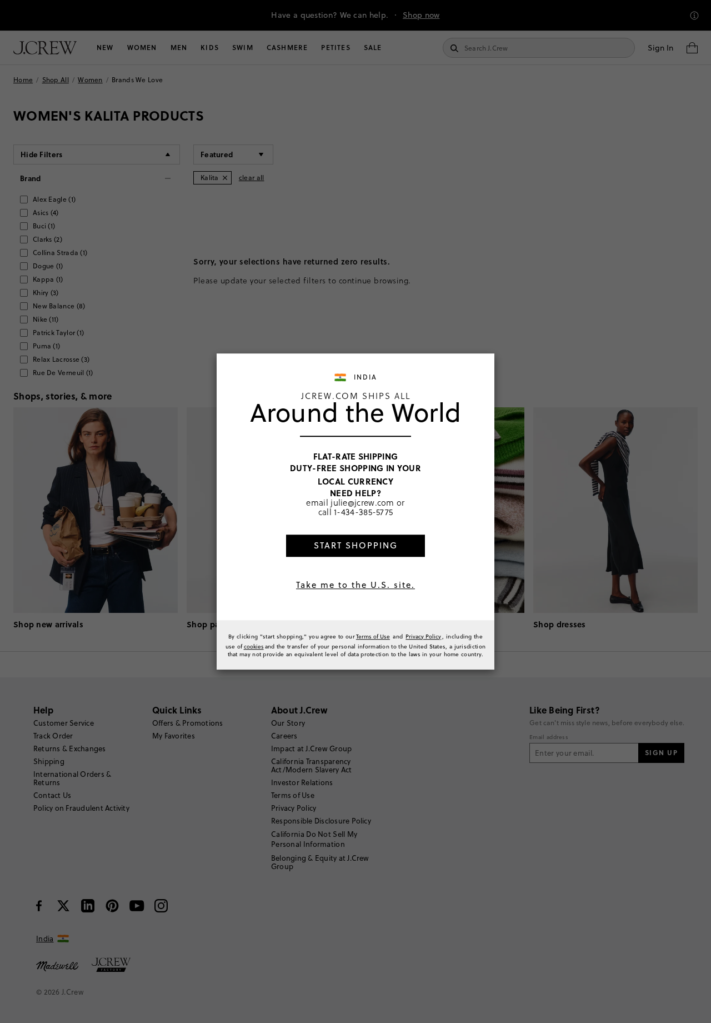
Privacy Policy (423, 636)
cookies (254, 646)
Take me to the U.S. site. (355, 585)
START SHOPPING (356, 545)
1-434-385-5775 (363, 512)
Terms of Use (373, 636)
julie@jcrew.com (362, 502)
